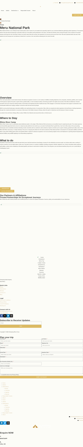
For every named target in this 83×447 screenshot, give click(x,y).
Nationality (2, 347)
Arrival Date (3, 352)
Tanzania (7, 390)
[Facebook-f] (1, 315)
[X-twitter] (4, 315)
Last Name (44, 338)
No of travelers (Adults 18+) (6, 361)
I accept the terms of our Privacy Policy (10, 374)
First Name (2, 338)
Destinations (6, 386)
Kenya (2, 24)
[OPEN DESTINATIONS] (18, 10)
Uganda (7, 392)
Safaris (4, 384)
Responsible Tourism (7, 396)
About (4, 397)
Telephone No (45, 343)
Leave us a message (5, 365)
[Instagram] (11, 315)
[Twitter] (4, 423)
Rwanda (7, 394)
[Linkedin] (8, 315)
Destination (3, 356)
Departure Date (45, 352)
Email (1, 343)
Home (4, 383)
